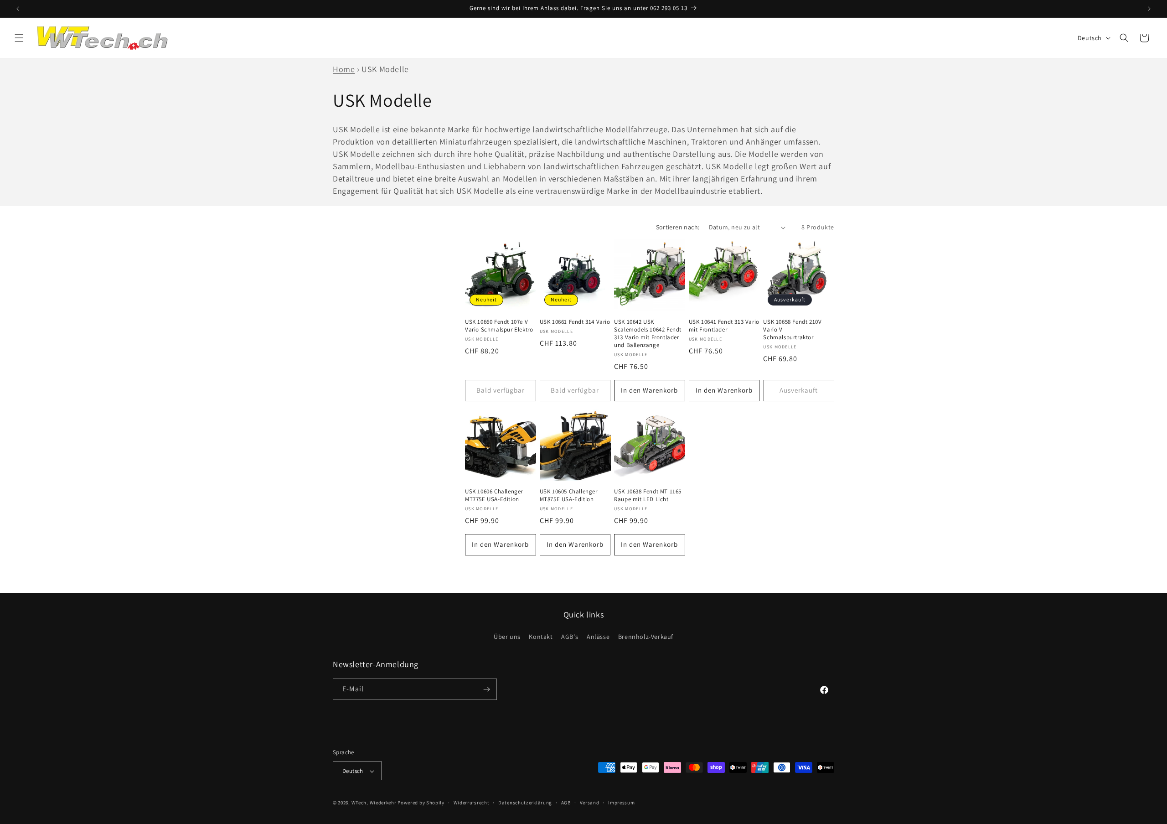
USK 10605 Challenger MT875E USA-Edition (569, 495)
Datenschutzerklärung (525, 802)
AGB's (569, 637)
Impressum (621, 802)
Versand (589, 802)
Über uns (507, 637)
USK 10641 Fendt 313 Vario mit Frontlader (724, 325)
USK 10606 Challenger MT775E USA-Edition (494, 495)
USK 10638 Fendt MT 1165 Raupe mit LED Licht (648, 495)
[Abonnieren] (486, 689)
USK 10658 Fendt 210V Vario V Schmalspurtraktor (792, 329)
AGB (566, 802)
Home (344, 69)
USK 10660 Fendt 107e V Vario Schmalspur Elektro (499, 325)
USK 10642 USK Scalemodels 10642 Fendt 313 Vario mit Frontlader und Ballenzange (648, 333)
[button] (19, 38)
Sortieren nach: (678, 227)
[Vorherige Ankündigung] (18, 8)
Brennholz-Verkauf (645, 637)
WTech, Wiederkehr (374, 803)
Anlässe (598, 637)
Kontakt (541, 637)
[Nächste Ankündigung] (1149, 8)
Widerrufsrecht (472, 802)
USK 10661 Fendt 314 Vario (575, 322)
